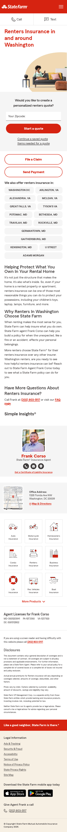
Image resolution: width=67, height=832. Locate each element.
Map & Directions (41, 503)
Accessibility (10, 754)
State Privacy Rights (15, 769)
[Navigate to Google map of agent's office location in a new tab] (41, 466)
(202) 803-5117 (30, 399)
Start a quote (33, 128)
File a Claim (33, 159)
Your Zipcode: (16, 116)
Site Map (9, 775)
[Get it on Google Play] (40, 793)
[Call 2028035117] (26, 466)
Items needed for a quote (33, 143)
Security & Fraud (13, 749)
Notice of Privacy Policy (17, 764)
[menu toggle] (61, 6)
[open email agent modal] (33, 466)
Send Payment (33, 172)
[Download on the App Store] (15, 793)
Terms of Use (11, 759)
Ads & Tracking (12, 743)
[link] (17, 6)
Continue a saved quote (32, 138)
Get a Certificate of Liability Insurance (33, 472)
